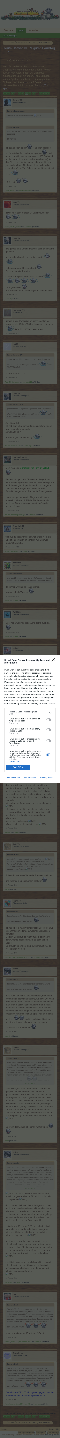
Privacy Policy (46, 777)
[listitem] (30, 713)
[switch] (48, 719)
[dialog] (30, 719)
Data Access (30, 777)
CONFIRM (18, 767)
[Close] (54, 660)
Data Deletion (13, 777)
